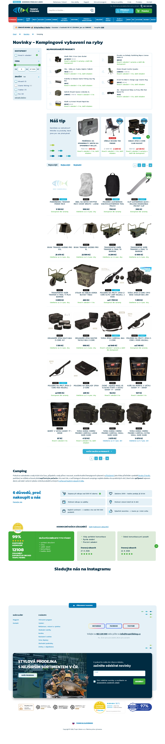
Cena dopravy (43, 640)
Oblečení (99, 20)
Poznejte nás (17, 502)
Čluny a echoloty (120, 20)
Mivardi (21, 81)
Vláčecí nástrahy (64, 20)
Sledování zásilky (44, 630)
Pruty (35, 20)
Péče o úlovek (108, 20)
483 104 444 (101, 633)
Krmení (54, 20)
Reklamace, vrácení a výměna (49, 626)
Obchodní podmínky (45, 643)
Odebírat (139, 681)
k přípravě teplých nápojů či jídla (71, 481)
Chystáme (139, 20)
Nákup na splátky (117, 2)
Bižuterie (74, 20)
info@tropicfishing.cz (130, 633)
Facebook (114, 626)
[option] (88, 137)
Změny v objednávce (46, 647)
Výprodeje (12, 20)
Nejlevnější (65, 164)
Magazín (86, 2)
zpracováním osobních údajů (108, 682)
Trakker (21, 89)
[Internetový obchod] (26, 10)
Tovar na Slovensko (84, 723)
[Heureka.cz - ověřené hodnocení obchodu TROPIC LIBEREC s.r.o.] (109, 707)
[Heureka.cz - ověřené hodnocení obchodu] (17, 528)
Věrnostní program (100, 2)
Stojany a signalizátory (87, 20)
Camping (48, 20)
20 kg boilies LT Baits (42, 27)
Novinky (20, 20)
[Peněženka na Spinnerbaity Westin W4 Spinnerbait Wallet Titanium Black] (88, 129)
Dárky (129, 20)
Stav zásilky (75, 2)
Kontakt (149, 2)
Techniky (146, 20)
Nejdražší (77, 164)
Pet (133, 20)
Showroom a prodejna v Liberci (28, 2)
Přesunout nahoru (85, 605)
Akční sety (28, 20)
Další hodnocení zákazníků (99, 527)
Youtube (131, 626)
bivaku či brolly (144, 475)
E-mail (96, 672)
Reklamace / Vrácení (60, 2)
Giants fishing (24, 85)
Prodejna (139, 2)
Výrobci (41, 623)
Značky (153, 20)
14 (150, 165)
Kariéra (41, 633)
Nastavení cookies (45, 636)
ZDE (102, 27)
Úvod (14, 34)
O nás (129, 2)
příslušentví (109, 475)
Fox (20, 94)
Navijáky (41, 20)
